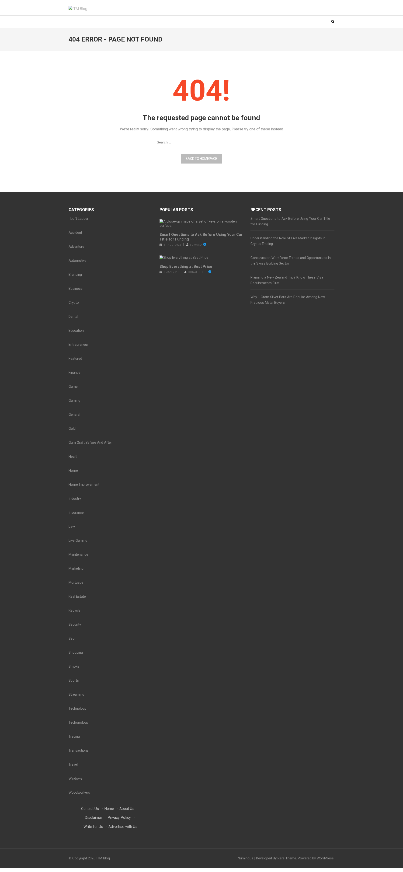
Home (73, 470)
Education (76, 330)
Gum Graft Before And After (90, 442)
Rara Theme (287, 858)
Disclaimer (93, 817)
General (74, 414)
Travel (73, 764)
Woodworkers (79, 792)
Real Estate (77, 596)
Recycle (74, 610)
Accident (75, 232)
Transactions (79, 750)
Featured (75, 358)
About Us (126, 808)
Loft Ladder (78, 218)
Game (73, 386)
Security (75, 624)
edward (196, 244)
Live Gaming (78, 540)
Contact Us (90, 808)
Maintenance (78, 554)
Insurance (76, 512)
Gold (72, 428)
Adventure (76, 246)
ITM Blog (103, 858)
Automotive (78, 260)
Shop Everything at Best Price (186, 266)
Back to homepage (201, 158)
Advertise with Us (122, 826)
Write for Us (93, 826)
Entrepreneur (78, 344)
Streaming (76, 694)
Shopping (76, 652)
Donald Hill (197, 272)
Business (76, 288)
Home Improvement (84, 484)
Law (72, 526)
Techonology (78, 722)
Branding (75, 274)
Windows (76, 778)
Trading (74, 736)
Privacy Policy (119, 817)
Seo (72, 638)
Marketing (76, 568)
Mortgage (76, 582)
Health (73, 456)
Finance (74, 372)
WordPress (325, 858)
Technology (77, 708)
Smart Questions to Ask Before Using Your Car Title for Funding (201, 236)
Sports (74, 680)
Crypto (74, 302)
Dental (73, 316)
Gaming (74, 400)
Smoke (74, 666)
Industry (75, 498)
